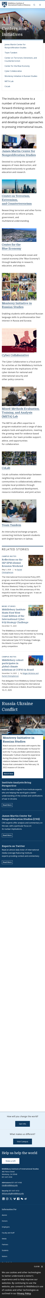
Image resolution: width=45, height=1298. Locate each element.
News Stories (9, 606)
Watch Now (8, 774)
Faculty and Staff (8, 1233)
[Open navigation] (40, 4)
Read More (7, 805)
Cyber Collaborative (13, 71)
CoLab (7, 86)
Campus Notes (9, 556)
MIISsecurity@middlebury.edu (13, 1193)
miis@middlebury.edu (10, 1185)
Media (4, 1239)
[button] (34, 4)
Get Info (22, 1124)
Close (37, 1266)
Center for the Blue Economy (17, 66)
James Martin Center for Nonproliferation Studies (15, 46)
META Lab (9, 81)
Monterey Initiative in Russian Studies (21, 76)
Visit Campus (22, 1141)
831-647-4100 (7, 1177)
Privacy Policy (24, 1293)
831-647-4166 (16, 1182)
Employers (6, 1227)
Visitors (4, 1256)
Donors (5, 1221)
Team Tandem (11, 52)
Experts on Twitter (13, 846)
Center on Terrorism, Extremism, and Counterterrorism (21, 59)
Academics (6, 24)
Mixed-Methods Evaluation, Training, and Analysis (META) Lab (20, 412)
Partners (5, 1244)
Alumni (4, 1215)
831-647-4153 (14, 1191)
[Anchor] (37, 154)
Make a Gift (11, 1161)
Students (5, 1250)
